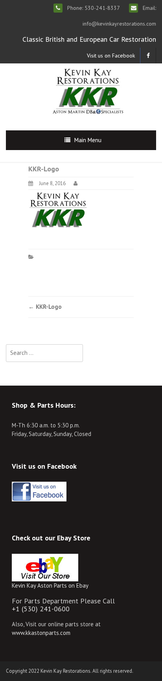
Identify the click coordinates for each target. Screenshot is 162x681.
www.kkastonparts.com (41, 632)
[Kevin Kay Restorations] (88, 90)
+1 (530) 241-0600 (41, 608)
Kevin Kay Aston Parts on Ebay (50, 585)
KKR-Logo (45, 306)
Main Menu (87, 140)
